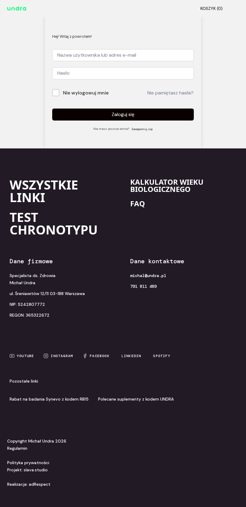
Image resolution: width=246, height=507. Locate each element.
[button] (233, 8)
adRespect (39, 484)
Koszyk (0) (211, 8)
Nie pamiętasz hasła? (170, 93)
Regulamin (17, 448)
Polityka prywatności (28, 462)
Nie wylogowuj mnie (86, 93)
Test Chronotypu (54, 223)
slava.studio (36, 470)
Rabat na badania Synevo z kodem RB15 (49, 399)
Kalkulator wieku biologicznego (166, 185)
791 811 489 (143, 286)
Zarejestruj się (142, 129)
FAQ (137, 203)
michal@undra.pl (148, 275)
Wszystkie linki (44, 191)
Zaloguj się (123, 114)
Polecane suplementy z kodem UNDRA (136, 399)
